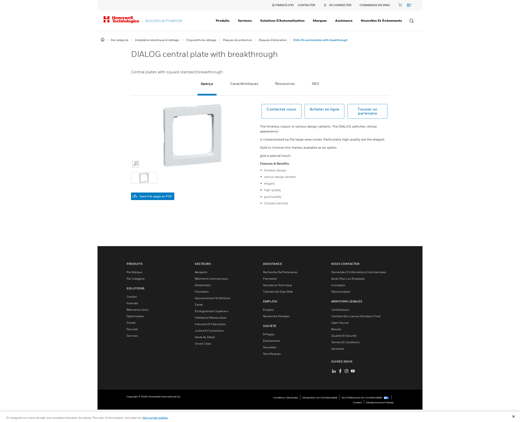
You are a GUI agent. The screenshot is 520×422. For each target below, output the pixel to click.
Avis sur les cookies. (155, 417)
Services (132, 335)
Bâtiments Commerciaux (211, 278)
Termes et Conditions (345, 342)
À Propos (268, 334)
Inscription (338, 285)
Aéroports (201, 272)
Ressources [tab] (285, 83)
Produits (223, 20)
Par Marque (134, 272)
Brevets (336, 329)
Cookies (357, 402)
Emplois (268, 309)
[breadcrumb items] (103, 40)
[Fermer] (513, 416)
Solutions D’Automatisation (282, 20)
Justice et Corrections (209, 330)
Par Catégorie (136, 278)
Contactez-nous (281, 109)
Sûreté (131, 322)
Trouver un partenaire (367, 111)
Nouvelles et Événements (381, 20)
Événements (271, 340)
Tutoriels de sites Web (278, 291)
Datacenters (203, 285)
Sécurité (132, 329)
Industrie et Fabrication (210, 324)
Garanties (337, 348)
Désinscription (341, 291)
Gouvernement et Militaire (212, 298)
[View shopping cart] (407, 6)
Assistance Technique (277, 285)
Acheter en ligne (324, 109)
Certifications (340, 309)
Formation (202, 291)
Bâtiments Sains (137, 309)
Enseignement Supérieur (211, 311)
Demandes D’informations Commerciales (358, 272)
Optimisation (135, 316)
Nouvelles (269, 347)
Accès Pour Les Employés (348, 278)
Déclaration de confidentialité (319, 397)
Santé (199, 304)
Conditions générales (285, 397)
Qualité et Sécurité (343, 335)
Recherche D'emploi (276, 316)
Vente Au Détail (205, 337)
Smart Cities (203, 343)
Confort (132, 296)
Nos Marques (272, 353)
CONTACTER (306, 5)
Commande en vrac (375, 5)
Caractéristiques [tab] (244, 83)
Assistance (343, 20)
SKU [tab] (315, 83)
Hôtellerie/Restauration (211, 317)
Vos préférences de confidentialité (362, 397)
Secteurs (245, 20)
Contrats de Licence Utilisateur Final (355, 316)
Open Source (340, 322)
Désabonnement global (379, 402)
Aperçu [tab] (207, 83)
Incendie (132, 303)
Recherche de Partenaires (280, 272)
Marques (320, 20)
